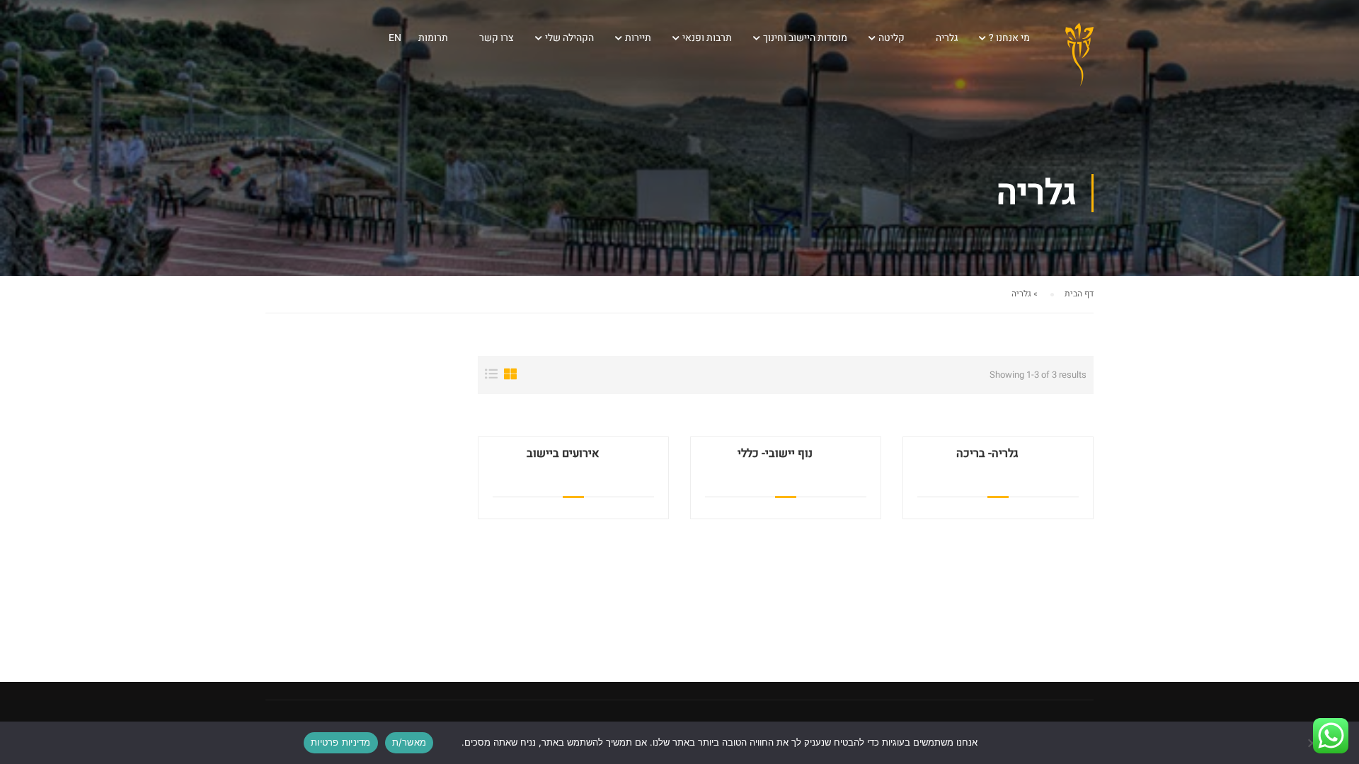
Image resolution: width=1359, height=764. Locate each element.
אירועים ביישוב (563, 453)
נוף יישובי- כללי (775, 453)
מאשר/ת (409, 742)
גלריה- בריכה (987, 453)
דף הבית (1079, 293)
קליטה (891, 37)
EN (395, 37)
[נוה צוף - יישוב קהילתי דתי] (1079, 66)
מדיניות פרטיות (341, 742)
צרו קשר (496, 37)
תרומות (433, 37)
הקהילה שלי (569, 37)
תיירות (638, 37)
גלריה (947, 37)
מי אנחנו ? (1009, 37)
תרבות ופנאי (707, 37)
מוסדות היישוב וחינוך (805, 37)
